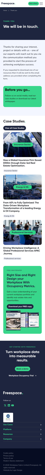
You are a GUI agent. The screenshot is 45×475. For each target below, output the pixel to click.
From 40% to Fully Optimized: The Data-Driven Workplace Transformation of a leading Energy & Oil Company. (22, 206)
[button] (41, 3)
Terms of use (8, 458)
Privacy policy (8, 456)
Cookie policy (8, 453)
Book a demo (23, 369)
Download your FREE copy (20, 306)
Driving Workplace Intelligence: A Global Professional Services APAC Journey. (21, 251)
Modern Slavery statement (13, 461)
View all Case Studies (14, 128)
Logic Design (17, 470)
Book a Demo (33, 3)
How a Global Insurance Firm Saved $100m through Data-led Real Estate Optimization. (22, 163)
